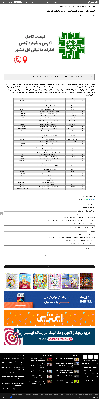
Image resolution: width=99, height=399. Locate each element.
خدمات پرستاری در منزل (16, 394)
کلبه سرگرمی (56, 394)
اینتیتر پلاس (75, 355)
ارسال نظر (49, 267)
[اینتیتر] (93, 2)
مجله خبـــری (95, 380)
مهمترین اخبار (47, 355)
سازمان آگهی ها (87, 377)
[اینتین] (49, 318)
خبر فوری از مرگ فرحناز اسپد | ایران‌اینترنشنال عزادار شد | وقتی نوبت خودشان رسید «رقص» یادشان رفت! (71, 221)
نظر (92, 262)
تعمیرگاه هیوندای (27, 394)
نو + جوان (34, 2)
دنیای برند (74, 394)
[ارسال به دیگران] (82, 200)
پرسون (62, 394)
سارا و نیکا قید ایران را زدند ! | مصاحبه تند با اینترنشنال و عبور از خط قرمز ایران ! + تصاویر (75, 224)
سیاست (71, 2)
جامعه (76, 2)
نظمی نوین (35, 394)
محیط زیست (41, 2)
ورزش (47, 2)
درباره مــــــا (95, 367)
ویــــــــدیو (95, 370)
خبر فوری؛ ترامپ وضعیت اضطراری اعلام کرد (85, 234)
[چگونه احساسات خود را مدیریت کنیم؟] (76, 359)
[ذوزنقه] (49, 281)
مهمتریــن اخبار (87, 380)
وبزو (86, 394)
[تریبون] (49, 336)
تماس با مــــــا (87, 367)
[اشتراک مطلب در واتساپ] (87, 200)
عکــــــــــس (87, 370)
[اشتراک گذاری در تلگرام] (94, 200)
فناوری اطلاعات (54, 2)
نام (92, 255)
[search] (27, 2)
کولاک (41, 394)
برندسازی (68, 394)
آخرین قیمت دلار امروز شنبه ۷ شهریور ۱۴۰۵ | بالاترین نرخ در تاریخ (80, 227)
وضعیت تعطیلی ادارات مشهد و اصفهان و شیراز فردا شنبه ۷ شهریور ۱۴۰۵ (79, 244)
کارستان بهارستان (48, 394)
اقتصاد (82, 2)
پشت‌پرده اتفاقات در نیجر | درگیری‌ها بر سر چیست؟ (13, 358)
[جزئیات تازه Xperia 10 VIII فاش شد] (49, 371)
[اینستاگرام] (7, 2)
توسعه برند (80, 394)
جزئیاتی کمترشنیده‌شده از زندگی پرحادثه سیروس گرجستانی (38, 377)
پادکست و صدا (95, 374)
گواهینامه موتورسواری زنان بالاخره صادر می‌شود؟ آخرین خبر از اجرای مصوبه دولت (38, 365)
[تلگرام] (9, 2)
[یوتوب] (3, 2)
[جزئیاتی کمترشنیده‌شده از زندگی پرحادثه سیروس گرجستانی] (49, 376)
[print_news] (79, 200)
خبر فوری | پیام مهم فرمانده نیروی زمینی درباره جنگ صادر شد (81, 214)
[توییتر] (5, 2)
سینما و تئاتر (63, 2)
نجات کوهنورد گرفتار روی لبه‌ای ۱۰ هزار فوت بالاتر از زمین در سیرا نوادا (64, 371)
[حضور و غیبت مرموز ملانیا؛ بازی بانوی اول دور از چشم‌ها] (76, 381)
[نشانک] (49, 299)
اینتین (96, 394)
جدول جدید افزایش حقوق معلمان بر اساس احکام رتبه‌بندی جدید (80, 241)
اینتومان (90, 394)
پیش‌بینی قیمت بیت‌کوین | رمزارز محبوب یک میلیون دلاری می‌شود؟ (38, 359)
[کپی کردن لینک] (84, 200)
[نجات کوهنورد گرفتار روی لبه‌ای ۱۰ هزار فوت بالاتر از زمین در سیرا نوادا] (76, 371)
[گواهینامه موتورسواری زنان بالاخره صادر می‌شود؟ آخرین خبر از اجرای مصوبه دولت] (49, 364)
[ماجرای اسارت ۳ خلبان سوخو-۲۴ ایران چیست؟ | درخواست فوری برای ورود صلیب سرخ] (49, 381)
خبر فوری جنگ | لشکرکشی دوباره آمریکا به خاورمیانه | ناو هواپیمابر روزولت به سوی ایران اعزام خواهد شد (71, 237)
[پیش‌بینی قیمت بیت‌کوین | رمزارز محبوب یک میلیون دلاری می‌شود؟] (49, 359)
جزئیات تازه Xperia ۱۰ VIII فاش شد (37, 371)
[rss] (11, 2)
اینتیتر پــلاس (95, 377)
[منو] (24, 2)
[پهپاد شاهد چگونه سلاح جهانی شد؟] (76, 376)
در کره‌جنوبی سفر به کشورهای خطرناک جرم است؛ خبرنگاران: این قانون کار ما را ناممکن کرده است (64, 365)
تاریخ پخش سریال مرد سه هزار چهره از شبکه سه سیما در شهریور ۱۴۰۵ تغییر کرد (77, 217)
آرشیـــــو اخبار (87, 374)
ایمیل (45, 255)
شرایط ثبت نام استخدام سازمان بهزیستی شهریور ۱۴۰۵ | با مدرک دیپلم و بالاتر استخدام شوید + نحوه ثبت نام (12, 378)
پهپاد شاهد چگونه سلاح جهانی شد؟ (65, 376)
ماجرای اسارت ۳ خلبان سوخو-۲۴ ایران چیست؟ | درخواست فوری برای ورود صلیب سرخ (37, 383)
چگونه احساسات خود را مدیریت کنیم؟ (64, 358)
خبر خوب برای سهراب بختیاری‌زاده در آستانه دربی (13, 373)
